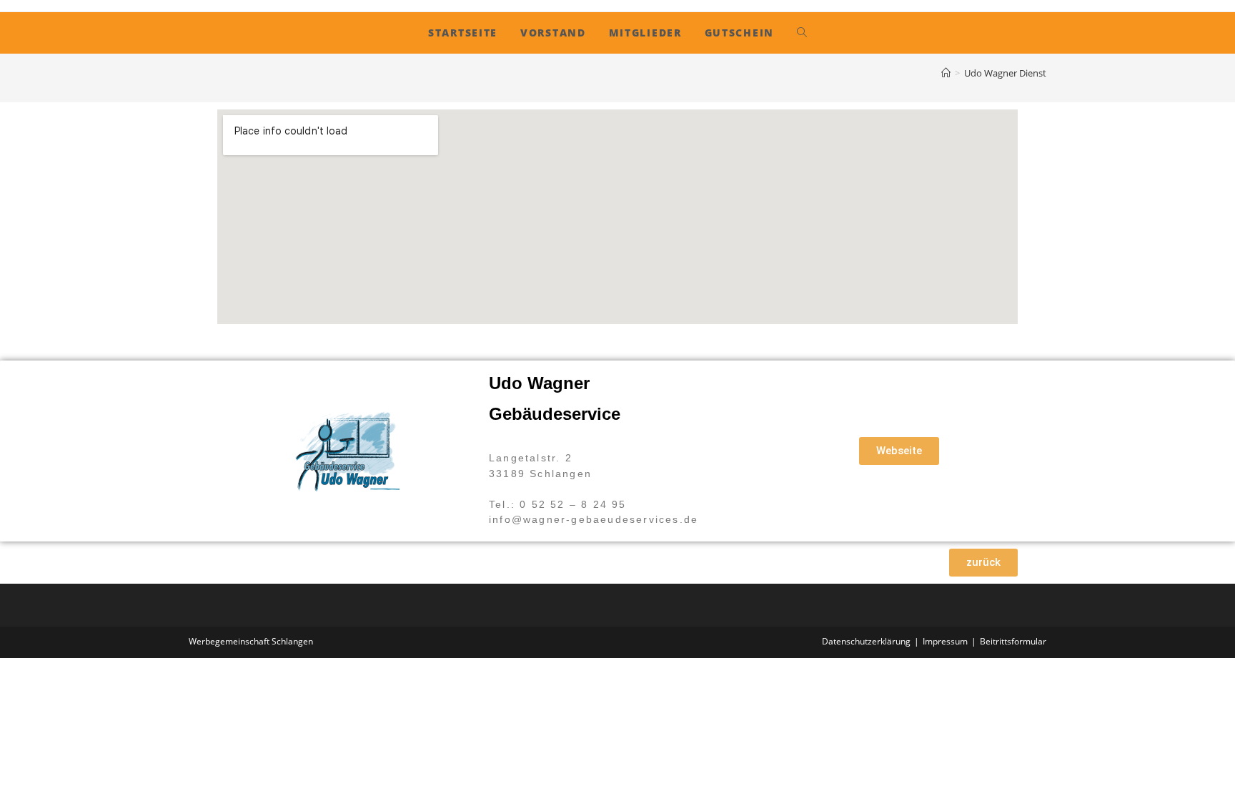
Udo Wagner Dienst (1005, 73)
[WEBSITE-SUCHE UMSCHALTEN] (801, 33)
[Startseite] (946, 73)
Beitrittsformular (1013, 641)
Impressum (945, 641)
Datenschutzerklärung (866, 641)
